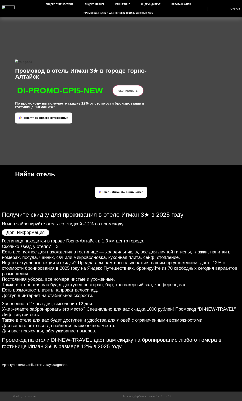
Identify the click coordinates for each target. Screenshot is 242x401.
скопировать (128, 90)
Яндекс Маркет (94, 4)
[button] (43, 118)
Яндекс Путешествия (60, 4)
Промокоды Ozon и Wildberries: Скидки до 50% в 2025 (118, 13)
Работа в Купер (181, 4)
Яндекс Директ (150, 4)
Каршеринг (122, 4)
